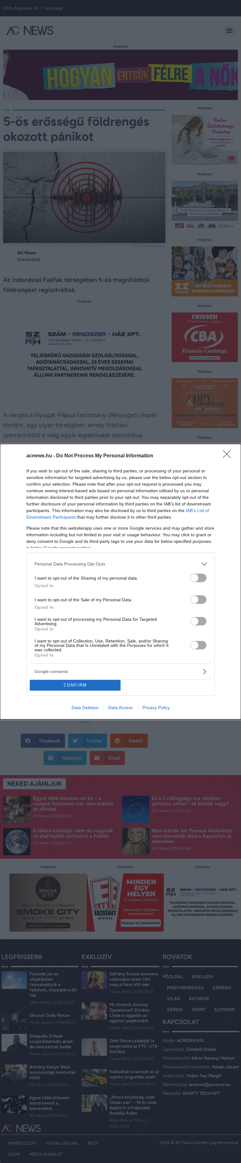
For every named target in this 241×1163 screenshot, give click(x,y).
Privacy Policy (156, 707)
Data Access (120, 707)
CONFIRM (75, 685)
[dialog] (120, 581)
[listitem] (120, 564)
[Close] (229, 456)
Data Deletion (85, 707)
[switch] (198, 578)
